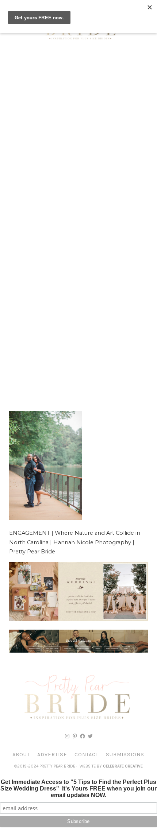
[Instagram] (67, 736)
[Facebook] (82, 736)
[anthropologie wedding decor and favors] (78, 619)
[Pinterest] (75, 736)
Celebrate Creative (123, 766)
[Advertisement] (78, 133)
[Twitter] (90, 736)
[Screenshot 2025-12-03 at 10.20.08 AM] (78, 651)
